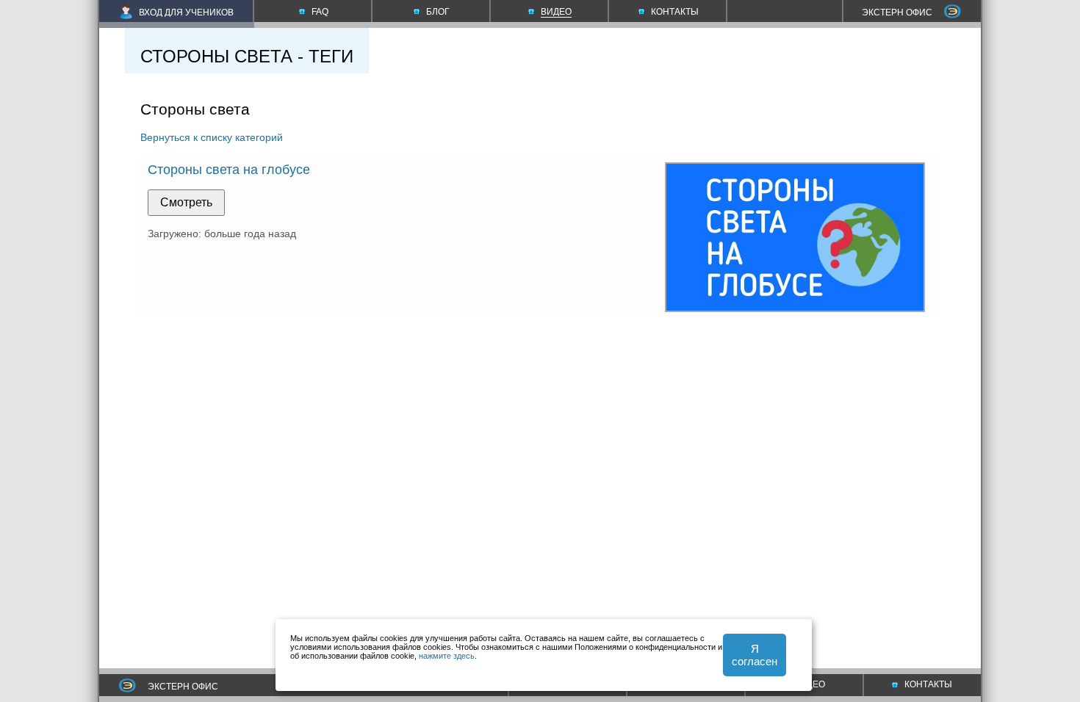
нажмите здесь (447, 655)
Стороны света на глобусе (229, 169)
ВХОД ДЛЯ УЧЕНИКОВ (186, 12)
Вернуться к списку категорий (211, 137)
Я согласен (754, 655)
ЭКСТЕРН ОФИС (897, 12)
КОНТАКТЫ (928, 684)
